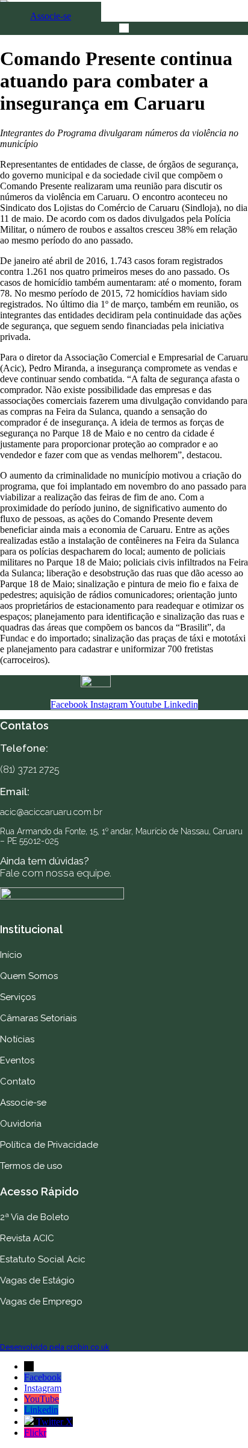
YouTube (41, 1399)
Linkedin (41, 1410)
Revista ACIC (27, 1238)
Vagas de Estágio (37, 1280)
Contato (18, 1081)
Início (11, 954)
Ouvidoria (21, 1123)
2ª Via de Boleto (34, 1217)
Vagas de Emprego (41, 1301)
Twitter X (54, 1422)
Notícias (17, 1039)
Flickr (35, 1433)
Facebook (42, 1377)
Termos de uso (31, 1165)
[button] (123, 28)
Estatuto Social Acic (42, 1259)
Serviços (18, 997)
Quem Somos (29, 976)
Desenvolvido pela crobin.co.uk (55, 1347)
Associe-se (23, 1102)
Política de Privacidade (49, 1144)
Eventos (17, 1060)
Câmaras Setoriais (38, 1018)
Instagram (42, 1388)
